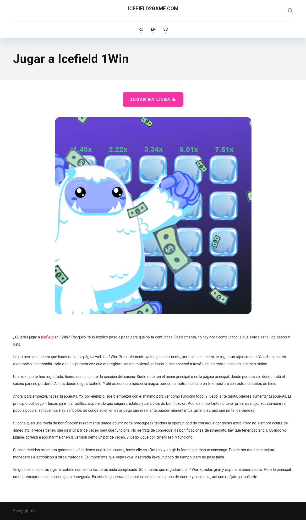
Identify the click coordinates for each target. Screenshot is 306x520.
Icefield (47, 337)
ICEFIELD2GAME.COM (153, 8)
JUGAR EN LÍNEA (151, 99)
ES (165, 29)
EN (153, 29)
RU (140, 29)
